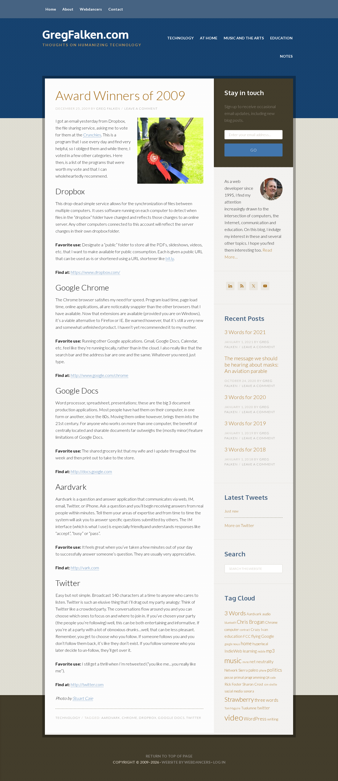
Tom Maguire (232, 708)
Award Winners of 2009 (120, 95)
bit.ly (170, 258)
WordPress (255, 719)
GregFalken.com (85, 34)
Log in (219, 762)
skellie (273, 684)
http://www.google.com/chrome (99, 375)
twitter (193, 718)
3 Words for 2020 (245, 397)
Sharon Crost (252, 684)
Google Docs (171, 718)
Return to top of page (169, 756)
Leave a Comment (141, 108)
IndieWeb (233, 651)
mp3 (270, 651)
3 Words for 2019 (245, 423)
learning (250, 651)
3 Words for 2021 (245, 332)
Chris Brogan (250, 622)
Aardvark (110, 718)
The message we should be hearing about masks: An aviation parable (251, 364)
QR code (271, 677)
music (233, 660)
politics (274, 670)
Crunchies (92, 134)
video (233, 717)
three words (266, 700)
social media (233, 691)
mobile (261, 651)
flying (255, 636)
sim (266, 684)
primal (239, 677)
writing (272, 719)
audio (266, 614)
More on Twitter (239, 525)
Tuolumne (248, 708)
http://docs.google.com (91, 471)
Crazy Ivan (259, 629)
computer (231, 629)
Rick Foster (233, 684)
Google (267, 636)
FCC (247, 636)
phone (262, 670)
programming (255, 677)
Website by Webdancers (186, 762)
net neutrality (262, 661)
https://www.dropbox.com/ (95, 272)
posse (228, 677)
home (246, 643)
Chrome (129, 718)
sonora (248, 691)
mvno (245, 662)
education (233, 636)
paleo (253, 670)
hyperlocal (260, 644)
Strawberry (239, 699)
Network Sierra (236, 670)
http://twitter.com (87, 684)
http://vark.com (85, 567)
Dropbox (147, 718)
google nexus (232, 644)
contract (245, 629)
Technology (67, 718)
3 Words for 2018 (245, 449)
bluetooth (230, 622)
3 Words (235, 613)
